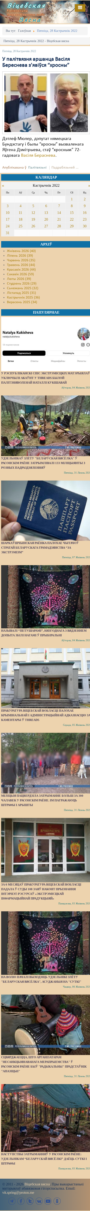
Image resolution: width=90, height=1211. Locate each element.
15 (72, 213)
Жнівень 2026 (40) (21, 251)
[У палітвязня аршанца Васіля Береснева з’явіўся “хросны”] (46, 103)
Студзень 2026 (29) (21, 283)
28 (59, 226)
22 (72, 219)
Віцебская (26, 5)
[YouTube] (48, 1201)
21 (59, 219)
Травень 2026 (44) (21, 265)
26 (33, 226)
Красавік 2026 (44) (21, 270)
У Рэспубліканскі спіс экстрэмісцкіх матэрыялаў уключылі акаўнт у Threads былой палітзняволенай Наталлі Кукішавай (45, 378)
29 (72, 226)
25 (20, 226)
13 (46, 213)
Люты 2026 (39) (19, 279)
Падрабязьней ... (64, 167)
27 (46, 226)
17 (7, 219)
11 (20, 213)
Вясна (30, 19)
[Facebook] (21, 1201)
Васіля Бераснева (38, 155)
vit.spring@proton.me (18, 1192)
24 (7, 226)
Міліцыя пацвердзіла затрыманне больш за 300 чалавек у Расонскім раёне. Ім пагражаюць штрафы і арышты (42, 800)
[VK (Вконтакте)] (39, 1201)
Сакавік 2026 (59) (20, 274)
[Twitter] (30, 1201)
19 (33, 219)
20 (46, 219)
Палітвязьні (37, 167)
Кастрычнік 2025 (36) (23, 297)
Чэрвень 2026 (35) (21, 260)
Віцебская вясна (37, 1184)
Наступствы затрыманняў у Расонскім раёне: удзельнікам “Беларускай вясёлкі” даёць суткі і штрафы (44, 1158)
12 (33, 213)
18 (20, 219)
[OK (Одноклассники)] (57, 1201)
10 (7, 213)
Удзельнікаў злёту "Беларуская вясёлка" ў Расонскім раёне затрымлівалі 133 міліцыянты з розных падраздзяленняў (43, 463)
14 (59, 213)
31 (7, 233)
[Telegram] (12, 1201)
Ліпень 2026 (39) (20, 256)
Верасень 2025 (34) (22, 302)
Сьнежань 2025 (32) (22, 288)
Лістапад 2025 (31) (21, 293)
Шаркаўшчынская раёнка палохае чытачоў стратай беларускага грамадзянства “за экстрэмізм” (40, 547)
